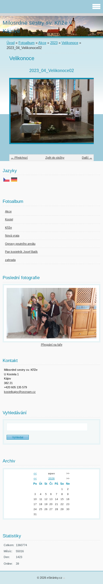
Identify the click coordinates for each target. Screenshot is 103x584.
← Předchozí (19, 157)
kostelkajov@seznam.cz (20, 391)
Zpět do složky (54, 157)
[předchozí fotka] (18, 113)
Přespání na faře (51, 344)
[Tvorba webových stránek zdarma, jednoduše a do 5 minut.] (64, 578)
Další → (87, 157)
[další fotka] (85, 113)
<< (35, 473)
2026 (51, 478)
